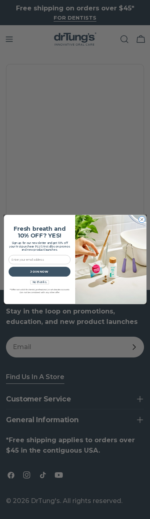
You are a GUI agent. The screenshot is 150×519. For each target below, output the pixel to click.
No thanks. (39, 282)
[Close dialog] (141, 219)
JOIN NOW (39, 271)
